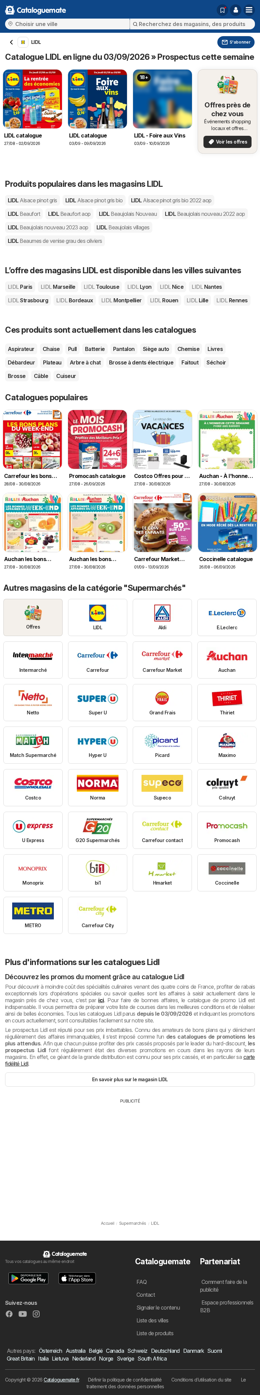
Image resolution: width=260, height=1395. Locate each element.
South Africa (152, 1358)
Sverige (125, 1358)
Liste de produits (154, 1333)
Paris (20, 286)
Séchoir (216, 362)
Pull (72, 349)
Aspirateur (21, 349)
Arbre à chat (85, 362)
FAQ (141, 1281)
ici (101, 1000)
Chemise (188, 349)
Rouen (164, 300)
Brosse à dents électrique (141, 362)
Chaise (51, 349)
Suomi (214, 1350)
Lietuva (60, 1358)
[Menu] (249, 10)
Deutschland (165, 1350)
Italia (43, 1358)
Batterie (95, 349)
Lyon (139, 286)
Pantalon (124, 349)
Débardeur (21, 362)
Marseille (58, 286)
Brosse (17, 376)
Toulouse (101, 286)
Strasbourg (28, 300)
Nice (171, 286)
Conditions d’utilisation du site (201, 1380)
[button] (235, 10)
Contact (145, 1294)
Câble (41, 376)
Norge (106, 1358)
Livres (215, 349)
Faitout (189, 362)
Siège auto (156, 349)
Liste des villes (152, 1320)
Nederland (83, 1358)
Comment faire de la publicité (223, 1285)
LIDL (32, 200)
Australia (75, 1350)
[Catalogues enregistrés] (222, 10)
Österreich (50, 1350)
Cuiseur (66, 376)
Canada (115, 1350)
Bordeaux (74, 300)
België (96, 1350)
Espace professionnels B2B (226, 1306)
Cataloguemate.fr (61, 1380)
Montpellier (121, 300)
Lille (198, 300)
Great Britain (21, 1358)
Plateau (52, 362)
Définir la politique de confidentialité (125, 1380)
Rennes (231, 300)
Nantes (207, 286)
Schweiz (137, 1350)
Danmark (193, 1350)
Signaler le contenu (158, 1307)
